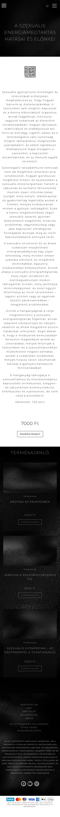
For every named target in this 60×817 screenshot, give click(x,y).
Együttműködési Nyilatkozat (29, 724)
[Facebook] (23, 783)
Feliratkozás (29, 715)
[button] (54, 6)
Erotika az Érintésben (30, 501)
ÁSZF (29, 708)
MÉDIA (29, 718)
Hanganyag (30, 496)
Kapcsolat (29, 711)
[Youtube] (30, 783)
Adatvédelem (29, 704)
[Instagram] (36, 783)
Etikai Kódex (29, 727)
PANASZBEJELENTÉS (29, 730)
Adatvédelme (14, 804)
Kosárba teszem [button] (30, 522)
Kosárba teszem (30, 433)
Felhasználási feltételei (37, 804)
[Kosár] (47, 6)
